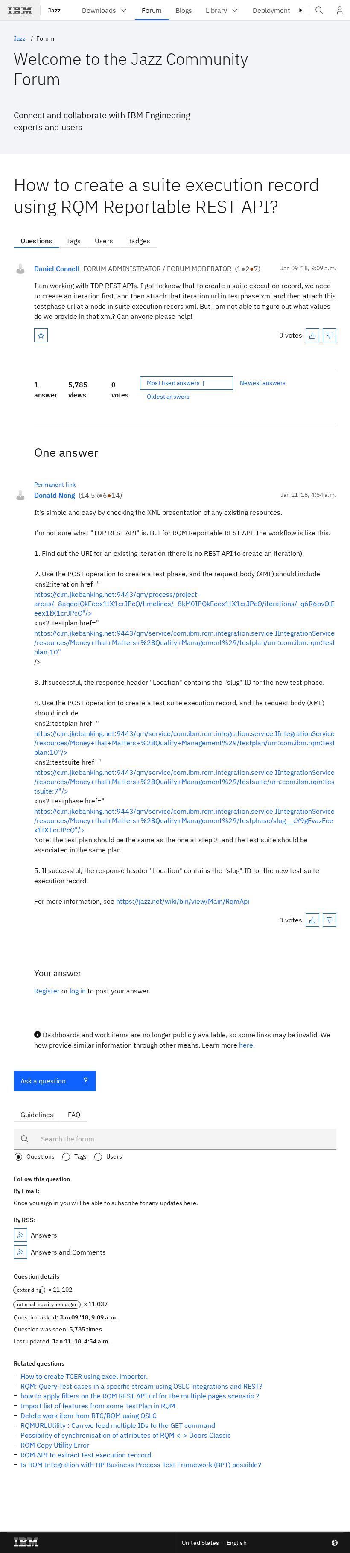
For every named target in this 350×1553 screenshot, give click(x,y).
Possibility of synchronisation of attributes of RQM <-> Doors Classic (125, 1435)
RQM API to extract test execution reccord (85, 1455)
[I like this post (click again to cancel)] (312, 335)
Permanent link (55, 484)
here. (247, 1045)
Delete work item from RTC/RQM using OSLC (88, 1415)
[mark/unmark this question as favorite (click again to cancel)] (41, 335)
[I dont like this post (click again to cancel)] (329, 335)
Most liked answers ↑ (176, 383)
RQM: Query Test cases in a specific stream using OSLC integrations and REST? (141, 1386)
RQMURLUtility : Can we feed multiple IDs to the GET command (117, 1425)
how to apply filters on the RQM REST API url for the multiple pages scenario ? (140, 1396)
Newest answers (263, 383)
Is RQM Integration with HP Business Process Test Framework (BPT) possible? (140, 1464)
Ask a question (43, 1081)
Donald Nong (54, 495)
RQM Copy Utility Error (54, 1445)
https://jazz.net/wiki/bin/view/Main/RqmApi (182, 901)
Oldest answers (168, 396)
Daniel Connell (57, 268)
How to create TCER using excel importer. (84, 1376)
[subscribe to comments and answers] (20, 1252)
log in (78, 991)
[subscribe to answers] (20, 1235)
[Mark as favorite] (41, 335)
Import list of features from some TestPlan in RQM (97, 1405)
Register (47, 991)
